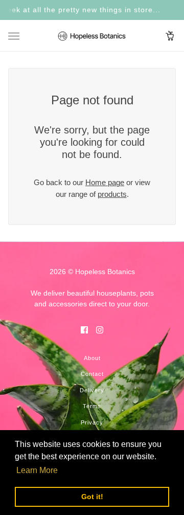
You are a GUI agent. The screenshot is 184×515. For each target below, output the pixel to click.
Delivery (92, 390)
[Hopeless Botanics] (92, 35)
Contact (92, 374)
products (112, 194)
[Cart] (170, 35)
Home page (104, 182)
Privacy (92, 422)
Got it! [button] (92, 496)
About (92, 358)
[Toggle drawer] (13, 36)
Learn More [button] (37, 470)
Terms (92, 406)
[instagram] (99, 330)
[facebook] (84, 330)
